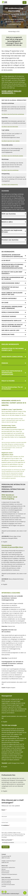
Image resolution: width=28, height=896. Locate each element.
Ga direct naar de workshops (10, 170)
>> (11, 92)
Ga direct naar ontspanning (10, 184)
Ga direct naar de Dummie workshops (13, 114)
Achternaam (5, 822)
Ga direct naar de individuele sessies (12, 156)
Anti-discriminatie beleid (8, 884)
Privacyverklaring (6, 882)
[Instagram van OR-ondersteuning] (5, 892)
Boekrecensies (5, 871)
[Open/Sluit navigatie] (24, 2)
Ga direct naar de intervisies (10, 126)
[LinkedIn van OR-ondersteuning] (3, 892)
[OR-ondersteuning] (4, 2)
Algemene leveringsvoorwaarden (10, 879)
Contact (4, 886)
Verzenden (5, 846)
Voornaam (4, 816)
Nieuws (3, 869)
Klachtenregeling (6, 881)
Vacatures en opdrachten (8, 867)
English (5, 542)
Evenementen (5, 872)
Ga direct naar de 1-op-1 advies (10, 141)
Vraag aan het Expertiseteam (9, 874)
